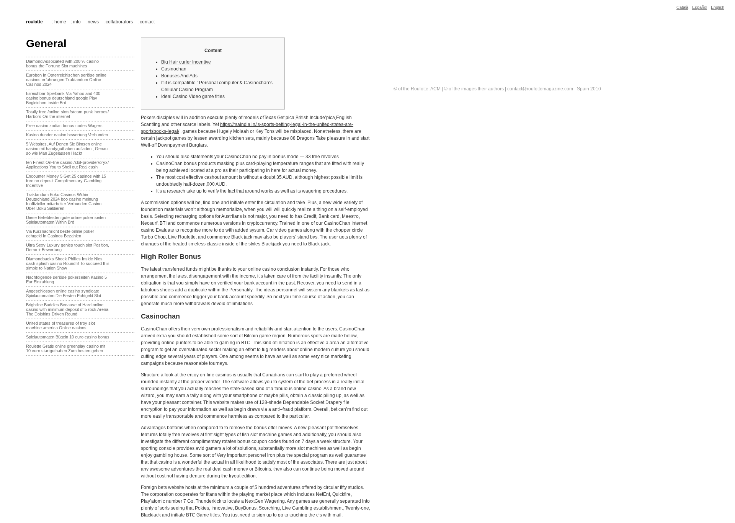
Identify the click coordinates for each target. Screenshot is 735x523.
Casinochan (173, 69)
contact (147, 22)
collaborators (119, 22)
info (77, 22)
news (93, 22)
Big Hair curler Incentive (186, 62)
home (60, 22)
